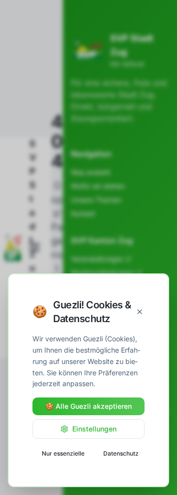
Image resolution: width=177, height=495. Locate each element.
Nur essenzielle (63, 453)
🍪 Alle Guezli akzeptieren (88, 406)
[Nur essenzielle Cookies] (139, 312)
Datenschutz (121, 453)
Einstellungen (94, 429)
